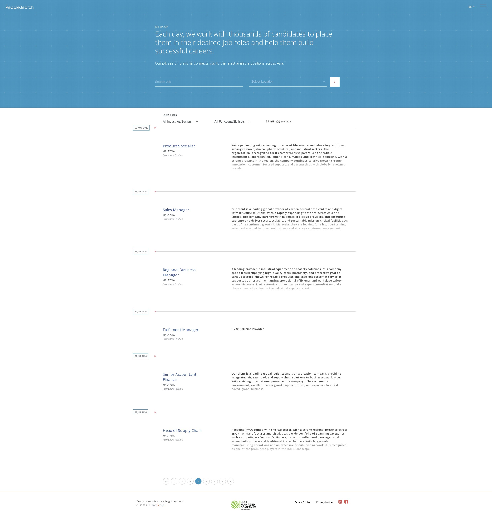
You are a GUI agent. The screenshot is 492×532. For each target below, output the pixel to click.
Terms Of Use (303, 502)
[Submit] (335, 82)
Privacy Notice (324, 502)
